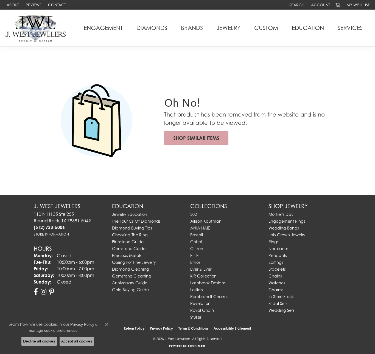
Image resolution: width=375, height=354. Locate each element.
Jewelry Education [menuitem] (129, 214)
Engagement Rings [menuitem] (286, 221)
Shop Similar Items (196, 138)
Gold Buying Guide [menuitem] (130, 289)
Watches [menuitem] (276, 283)
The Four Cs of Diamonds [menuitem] (136, 221)
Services (350, 27)
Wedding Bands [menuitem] (283, 228)
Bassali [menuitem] (196, 235)
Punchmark (197, 346)
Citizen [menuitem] (196, 248)
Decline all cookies (39, 341)
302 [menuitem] (193, 214)
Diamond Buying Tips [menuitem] (132, 228)
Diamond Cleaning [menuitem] (130, 269)
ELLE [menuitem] (194, 255)
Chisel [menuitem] (196, 241)
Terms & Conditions (193, 328)
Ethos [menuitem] (195, 262)
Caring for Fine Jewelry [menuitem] (134, 262)
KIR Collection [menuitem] (203, 276)
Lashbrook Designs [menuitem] (208, 283)
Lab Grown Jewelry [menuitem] (286, 235)
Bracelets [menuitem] (277, 269)
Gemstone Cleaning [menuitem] (131, 276)
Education (308, 27)
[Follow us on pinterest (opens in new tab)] (51, 291)
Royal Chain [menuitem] (202, 310)
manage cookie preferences (53, 330)
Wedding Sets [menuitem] (281, 310)
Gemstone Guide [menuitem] (128, 248)
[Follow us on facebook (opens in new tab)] (36, 291)
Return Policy (134, 328)
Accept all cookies (76, 341)
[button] (296, 5)
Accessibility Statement (232, 328)
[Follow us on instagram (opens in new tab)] (43, 291)
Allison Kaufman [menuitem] (206, 221)
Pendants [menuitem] (277, 255)
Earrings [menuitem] (275, 262)
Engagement (103, 27)
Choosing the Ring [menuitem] (130, 235)
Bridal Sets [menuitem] (277, 303)
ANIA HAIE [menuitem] (200, 228)
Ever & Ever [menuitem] (200, 269)
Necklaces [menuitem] (278, 248)
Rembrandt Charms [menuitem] (209, 296)
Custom (266, 27)
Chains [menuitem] (275, 276)
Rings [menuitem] (273, 241)
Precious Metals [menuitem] (127, 255)
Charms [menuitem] (276, 289)
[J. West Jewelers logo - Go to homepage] (37, 28)
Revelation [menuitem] (200, 303)
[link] (12, 5)
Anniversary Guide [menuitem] (129, 283)
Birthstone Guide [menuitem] (128, 241)
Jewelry (228, 27)
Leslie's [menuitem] (196, 289)
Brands (192, 27)
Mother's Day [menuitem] (280, 214)
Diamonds (151, 27)
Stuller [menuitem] (195, 317)
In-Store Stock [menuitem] (281, 296)
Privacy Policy (161, 328)
